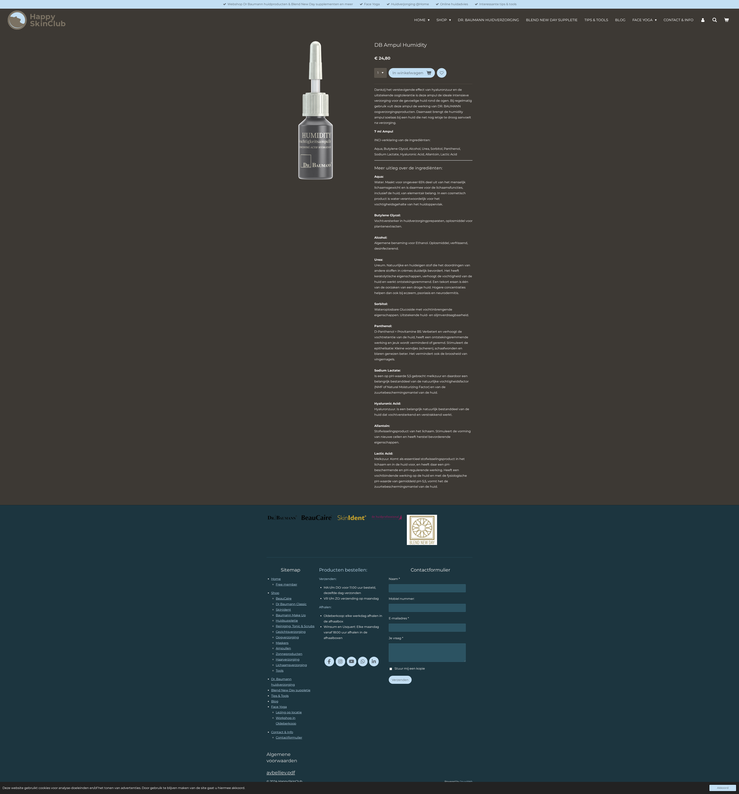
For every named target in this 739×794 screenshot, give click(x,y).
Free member (286, 584)
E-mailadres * (399, 618)
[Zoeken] (715, 20)
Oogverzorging (287, 637)
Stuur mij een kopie (410, 668)
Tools (279, 670)
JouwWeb (466, 781)
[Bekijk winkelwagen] (726, 20)
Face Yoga (279, 707)
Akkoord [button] (722, 788)
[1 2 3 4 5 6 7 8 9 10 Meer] (380, 73)
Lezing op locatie (289, 712)
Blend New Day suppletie (290, 690)
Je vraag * (396, 638)
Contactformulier (289, 737)
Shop (275, 593)
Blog (274, 701)
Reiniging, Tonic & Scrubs (295, 626)
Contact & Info (282, 732)
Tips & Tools (280, 696)
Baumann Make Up (291, 615)
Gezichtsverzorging (291, 632)
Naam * (394, 579)
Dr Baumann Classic (291, 604)
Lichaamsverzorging (291, 665)
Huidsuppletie (287, 620)
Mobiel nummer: (401, 599)
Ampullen (283, 648)
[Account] (703, 20)
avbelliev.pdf (281, 772)
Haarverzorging (287, 659)
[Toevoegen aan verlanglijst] (441, 73)
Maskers (282, 643)
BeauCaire (284, 598)
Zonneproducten (289, 654)
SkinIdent (283, 610)
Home (276, 579)
